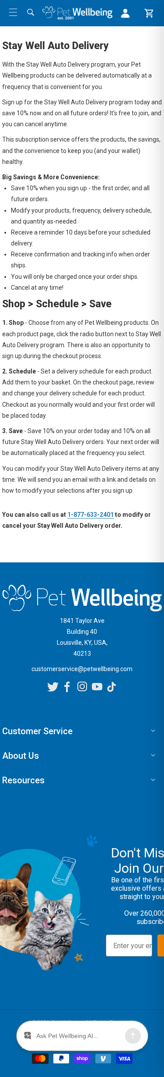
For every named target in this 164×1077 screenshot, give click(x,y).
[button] (13, 12)
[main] (82, 292)
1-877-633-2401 (90, 514)
